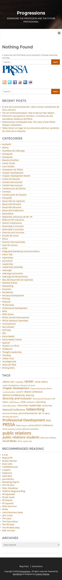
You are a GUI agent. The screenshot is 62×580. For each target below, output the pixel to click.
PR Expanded (8, 494)
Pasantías (6, 289)
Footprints (7, 473)
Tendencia (7, 349)
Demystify (7, 198)
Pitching (6, 298)
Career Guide (8, 163)
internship (40, 402)
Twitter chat (8, 358)
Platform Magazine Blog (13, 491)
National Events (9, 283)
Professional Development (14, 308)
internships (22, 406)
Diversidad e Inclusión (13, 226)
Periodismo (7, 292)
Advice (5, 147)
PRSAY (5, 509)
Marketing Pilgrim (10, 482)
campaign (19, 382)
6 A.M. (5, 454)
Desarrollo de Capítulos (13, 201)
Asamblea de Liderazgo (13, 151)
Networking (7, 286)
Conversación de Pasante (14, 195)
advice (6, 381)
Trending (6, 355)
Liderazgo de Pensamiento (15, 276)
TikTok (19, 441)
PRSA (4, 311)
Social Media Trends (12, 339)
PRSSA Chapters (22, 425)
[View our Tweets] (9, 82)
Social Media (8, 336)
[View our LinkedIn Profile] (25, 82)
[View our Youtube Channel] (20, 82)
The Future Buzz (10, 521)
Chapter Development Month (16, 176)
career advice (41, 382)
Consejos (6, 191)
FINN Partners (14, 402)
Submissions (37, 566)
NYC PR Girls (8, 485)
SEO (4, 333)
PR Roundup (8, 305)
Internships (7, 258)
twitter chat (27, 441)
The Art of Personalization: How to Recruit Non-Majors (28, 112)
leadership (35, 405)
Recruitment (8, 327)
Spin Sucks (7, 515)
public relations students (21, 437)
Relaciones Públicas (48, 438)
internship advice (9, 406)
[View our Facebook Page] (15, 82)
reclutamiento (9, 324)
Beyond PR (7, 457)
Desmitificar (8, 214)
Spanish (6, 343)
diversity (30, 395)
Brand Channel (9, 460)
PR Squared (7, 503)
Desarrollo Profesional (13, 210)
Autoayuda (7, 154)
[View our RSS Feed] (4, 82)
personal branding (10, 413)
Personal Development (13, 295)
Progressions (25, 571)
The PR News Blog (10, 527)
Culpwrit (6, 470)
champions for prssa (27, 385)
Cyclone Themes (42, 574)
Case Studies (8, 166)
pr (40, 413)
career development (11, 385)
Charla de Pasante (11, 179)
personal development (28, 413)
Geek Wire (7, 476)
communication (9, 392)
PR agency (46, 413)
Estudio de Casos (10, 235)
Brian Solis (7, 463)
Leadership (7, 264)
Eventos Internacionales (13, 242)
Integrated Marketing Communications (21, 251)
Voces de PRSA (9, 365)
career (29, 381)
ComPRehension (10, 467)
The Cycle (6, 518)
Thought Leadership (12, 352)
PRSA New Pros (9, 506)
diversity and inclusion (17, 398)
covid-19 (19, 392)
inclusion (30, 402)
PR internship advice (10, 417)
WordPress (17, 574)
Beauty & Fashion (10, 160)
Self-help (6, 330)
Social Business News (12, 512)
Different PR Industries (13, 220)
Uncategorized (9, 361)
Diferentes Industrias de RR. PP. (17, 217)
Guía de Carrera (10, 245)
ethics (5, 402)
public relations (17, 433)
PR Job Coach (8, 497)
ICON (4, 248)
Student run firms (10, 346)
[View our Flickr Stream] (30, 82)
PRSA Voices (8, 314)
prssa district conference (41, 425)
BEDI (12, 382)
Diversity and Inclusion (13, 232)
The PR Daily (8, 524)
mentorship (47, 406)
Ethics (5, 239)
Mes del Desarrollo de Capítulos (17, 280)
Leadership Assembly (12, 267)
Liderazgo (7, 270)
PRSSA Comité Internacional (15, 317)
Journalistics (8, 479)
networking (35, 409)
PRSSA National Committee (15, 321)
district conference (33, 392)
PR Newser (7, 500)
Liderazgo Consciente (12, 273)
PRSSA (9, 424)
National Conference (14, 409)
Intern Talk (7, 254)
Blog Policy (24, 566)
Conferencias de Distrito (14, 188)
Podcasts (6, 302)
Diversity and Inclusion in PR (44, 399)
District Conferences (12, 223)
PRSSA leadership (9, 429)
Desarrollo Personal (11, 204)
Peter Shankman (10, 488)
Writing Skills (8, 368)
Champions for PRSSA (12, 169)
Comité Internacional (12, 182)
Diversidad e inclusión (13, 229)
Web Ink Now (8, 530)
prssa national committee (27, 429)
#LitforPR (6, 144)
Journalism (7, 261)
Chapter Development (12, 173)
